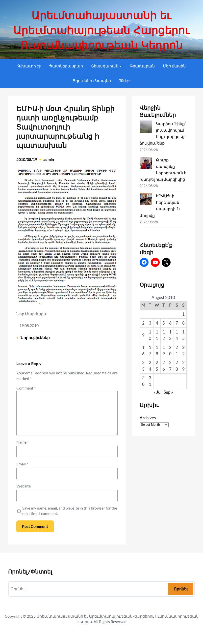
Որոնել (181, 588)
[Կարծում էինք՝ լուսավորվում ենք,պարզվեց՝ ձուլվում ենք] (146, 128)
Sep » (168, 392)
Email (22, 463)
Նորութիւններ (35, 337)
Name (22, 442)
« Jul (157, 392)
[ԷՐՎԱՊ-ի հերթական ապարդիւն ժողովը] (146, 200)
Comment (26, 388)
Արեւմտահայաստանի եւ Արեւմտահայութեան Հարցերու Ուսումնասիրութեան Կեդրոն (101, 30)
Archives (148, 417)
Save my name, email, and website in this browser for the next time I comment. (69, 511)
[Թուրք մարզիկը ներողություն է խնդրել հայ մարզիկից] (146, 164)
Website (23, 485)
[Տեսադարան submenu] (120, 66)
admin (48, 159)
